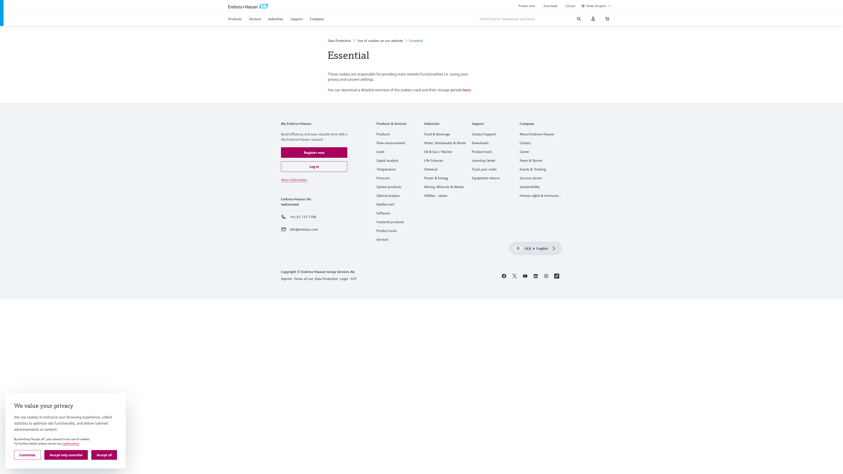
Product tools (527, 6)
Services (382, 239)
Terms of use (303, 278)
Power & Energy (436, 178)
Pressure (383, 178)
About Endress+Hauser (537, 134)
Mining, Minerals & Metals (444, 187)
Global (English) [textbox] (596, 6)
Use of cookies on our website (380, 40)
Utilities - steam (435, 195)
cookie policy (70, 443)
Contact (570, 6)
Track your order (484, 169)
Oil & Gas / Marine (438, 151)
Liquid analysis (387, 160)
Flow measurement (390, 143)
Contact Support (484, 134)
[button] (314, 152)
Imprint (286, 278)
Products (383, 134)
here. (467, 89)
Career (524, 151)
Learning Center (483, 160)
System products (388, 187)
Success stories (531, 178)
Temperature (386, 169)
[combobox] (599, 6)
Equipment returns (486, 178)
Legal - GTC (348, 278)
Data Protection (339, 40)
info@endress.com (304, 229)
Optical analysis (388, 195)
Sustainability (530, 187)
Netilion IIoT (385, 204)
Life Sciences (433, 160)
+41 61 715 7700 (303, 217)
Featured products (390, 222)
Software (383, 213)
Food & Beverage (437, 134)
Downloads (551, 6)
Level (380, 151)
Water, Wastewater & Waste (445, 143)
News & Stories (531, 160)
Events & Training (533, 169)
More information (294, 180)
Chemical (431, 169)
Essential (416, 40)
